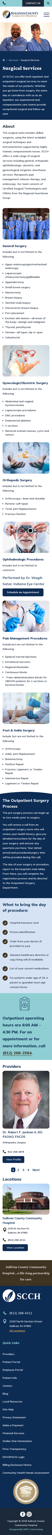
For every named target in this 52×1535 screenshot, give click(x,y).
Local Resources (12, 1401)
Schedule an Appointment (23, 592)
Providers (8, 1354)
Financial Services (13, 1433)
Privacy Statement (14, 1417)
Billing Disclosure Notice (17, 1464)
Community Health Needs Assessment (26, 1472)
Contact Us (33, 3)
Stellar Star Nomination (17, 1441)
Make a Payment (13, 1425)
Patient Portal (11, 1362)
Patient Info (10, 1378)
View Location (15, 1247)
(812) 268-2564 (17, 1052)
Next (36, 1170)
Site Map (8, 1409)
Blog (5, 1393)
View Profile (13, 1159)
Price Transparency (14, 1449)
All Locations (17, 1330)
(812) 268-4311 (20, 1313)
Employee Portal (13, 1369)
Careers (7, 1385)
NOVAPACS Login (13, 1457)
